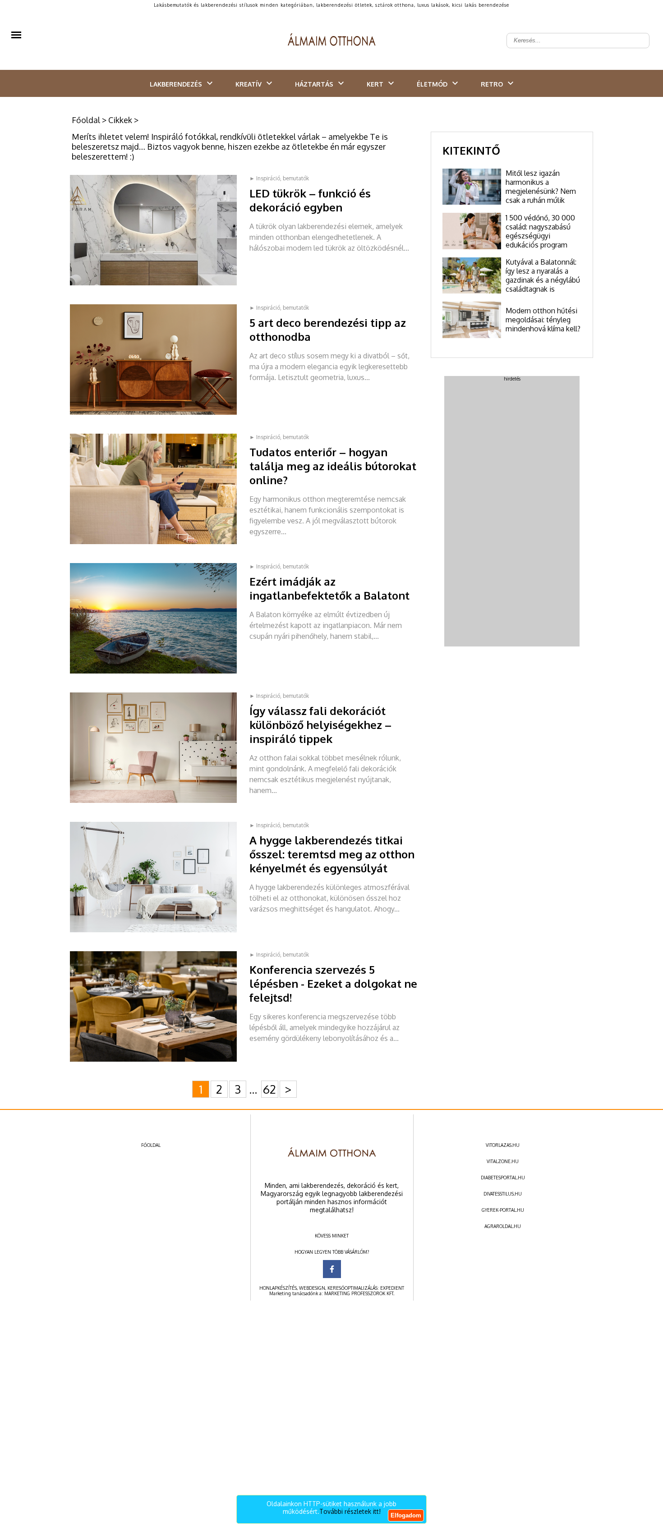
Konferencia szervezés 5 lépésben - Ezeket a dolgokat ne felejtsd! (333, 983)
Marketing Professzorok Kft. (359, 1293)
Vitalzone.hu (503, 1161)
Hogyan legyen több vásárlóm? (332, 1252)
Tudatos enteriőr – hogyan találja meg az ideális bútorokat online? (332, 466)
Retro (492, 84)
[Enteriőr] (159, 542)
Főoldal (86, 120)
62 (269, 1088)
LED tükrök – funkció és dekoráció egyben (310, 200)
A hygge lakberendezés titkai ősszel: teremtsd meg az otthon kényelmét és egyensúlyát (331, 854)
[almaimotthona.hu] (331, 40)
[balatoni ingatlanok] (159, 671)
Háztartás (314, 84)
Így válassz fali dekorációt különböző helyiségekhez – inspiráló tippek (320, 725)
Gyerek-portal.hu (503, 1210)
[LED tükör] (159, 283)
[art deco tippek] (159, 413)
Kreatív (248, 84)
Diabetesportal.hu (503, 1177)
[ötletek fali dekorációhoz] (159, 801)
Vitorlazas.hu (503, 1145)
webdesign (312, 1288)
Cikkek (120, 120)
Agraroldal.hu (502, 1226)
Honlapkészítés (278, 1288)
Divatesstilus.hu (502, 1193)
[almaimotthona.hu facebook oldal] (332, 1269)
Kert (375, 84)
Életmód (432, 84)
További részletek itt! (350, 1511)
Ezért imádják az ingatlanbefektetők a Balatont (329, 588)
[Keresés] (637, 33)
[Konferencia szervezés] (159, 1060)
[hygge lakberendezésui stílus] (159, 930)
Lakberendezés (176, 84)
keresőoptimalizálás (352, 1288)
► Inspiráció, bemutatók (279, 178)
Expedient (392, 1288)
